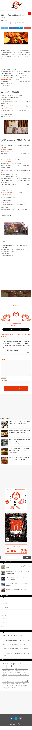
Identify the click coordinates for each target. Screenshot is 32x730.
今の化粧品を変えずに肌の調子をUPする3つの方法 (13, 644)
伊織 (16, 670)
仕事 (2, 626)
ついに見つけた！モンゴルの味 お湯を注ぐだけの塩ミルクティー (15, 649)
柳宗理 (19, 672)
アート (4, 668)
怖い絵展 (14, 687)
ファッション (4, 607)
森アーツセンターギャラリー (12, 668)
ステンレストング (16, 665)
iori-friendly (5, 674)
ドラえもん (23, 665)
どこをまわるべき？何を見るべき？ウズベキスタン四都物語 (15, 640)
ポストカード (22, 668)
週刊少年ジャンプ (17, 663)
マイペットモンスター (10, 685)
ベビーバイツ (26, 676)
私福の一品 (4, 619)
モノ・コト (4, 600)
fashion (12, 683)
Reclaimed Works (6, 683)
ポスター (4, 687)
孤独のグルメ (4, 22)
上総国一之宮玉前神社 (23, 670)
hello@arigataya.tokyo (19, 723)
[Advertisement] (16, 406)
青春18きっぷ (15, 674)
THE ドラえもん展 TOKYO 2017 (9, 681)
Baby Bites (9, 665)
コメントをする (17, 329)
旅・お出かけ (4, 615)
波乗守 (11, 663)
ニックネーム (4, 380)
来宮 (3, 685)
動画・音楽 (4, 622)
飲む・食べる (4, 20)
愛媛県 (16, 676)
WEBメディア (5, 663)
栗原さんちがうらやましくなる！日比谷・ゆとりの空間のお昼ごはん (15, 654)
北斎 (26, 681)
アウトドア (5, 672)
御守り (4, 665)
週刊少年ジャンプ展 (12, 672)
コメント (3, 359)
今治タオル (5, 676)
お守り (10, 674)
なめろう (13, 22)
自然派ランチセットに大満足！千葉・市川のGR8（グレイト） (15, 635)
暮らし (3, 611)
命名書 (9, 687)
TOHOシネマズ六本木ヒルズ (8, 670)
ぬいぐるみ (11, 676)
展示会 (17, 683)
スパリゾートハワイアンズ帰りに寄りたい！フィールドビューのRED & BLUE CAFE (19, 459)
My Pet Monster (19, 685)
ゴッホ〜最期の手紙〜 (24, 683)
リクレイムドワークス (24, 674)
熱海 (22, 681)
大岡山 (23, 22)
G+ (27, 27)
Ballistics (18, 681)
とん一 (20, 676)
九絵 (9, 22)
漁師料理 (18, 22)
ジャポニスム (25, 663)
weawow (25, 685)
